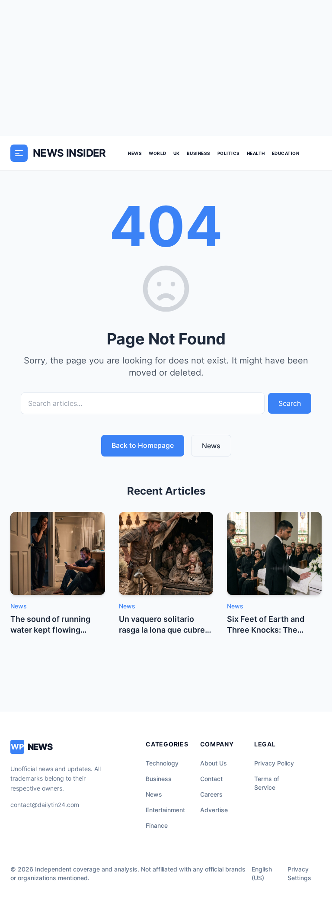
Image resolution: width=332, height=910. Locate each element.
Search (289, 403)
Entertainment (165, 810)
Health (256, 153)
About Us (213, 763)
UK (176, 153)
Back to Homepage (143, 445)
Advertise (214, 810)
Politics (228, 153)
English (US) (262, 873)
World (157, 153)
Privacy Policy (274, 763)
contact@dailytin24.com (44, 804)
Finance (157, 825)
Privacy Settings (299, 873)
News (135, 153)
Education (286, 153)
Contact (211, 778)
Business (199, 153)
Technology (162, 763)
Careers (211, 794)
